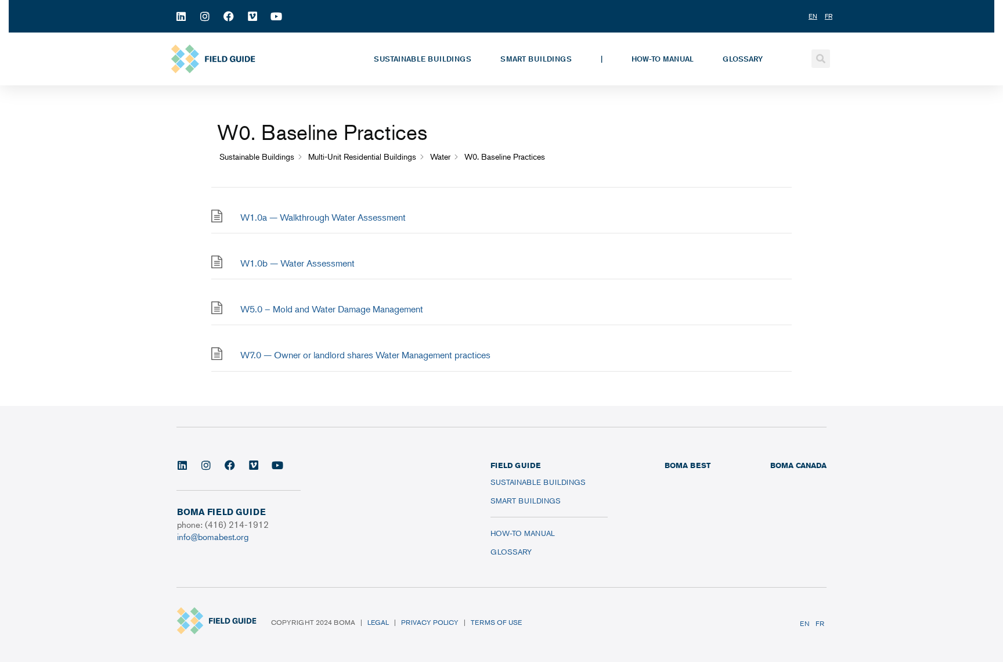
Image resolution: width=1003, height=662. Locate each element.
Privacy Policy (430, 622)
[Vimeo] (252, 16)
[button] (820, 58)
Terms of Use (496, 622)
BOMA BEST (687, 465)
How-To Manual (663, 58)
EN (805, 623)
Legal (378, 622)
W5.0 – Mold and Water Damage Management (331, 309)
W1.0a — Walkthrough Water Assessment (323, 217)
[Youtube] (276, 16)
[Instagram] (204, 16)
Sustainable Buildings (422, 58)
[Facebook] (228, 16)
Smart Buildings (536, 58)
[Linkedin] (181, 16)
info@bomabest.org (212, 536)
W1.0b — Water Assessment (297, 263)
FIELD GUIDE (515, 465)
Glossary (743, 58)
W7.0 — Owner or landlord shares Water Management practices (365, 355)
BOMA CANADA (798, 465)
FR (820, 623)
